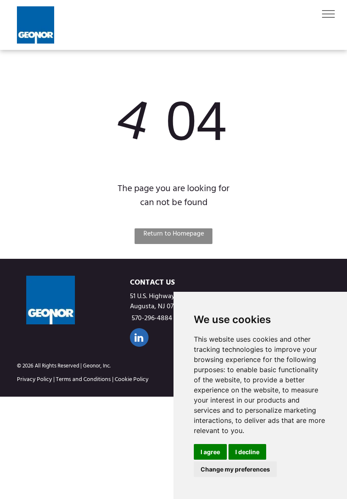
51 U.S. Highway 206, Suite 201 (173, 296)
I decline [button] (247, 451)
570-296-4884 (152, 318)
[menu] (328, 14)
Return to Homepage (173, 233)
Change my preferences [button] (235, 469)
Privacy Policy (34, 379)
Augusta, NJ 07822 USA (164, 306)
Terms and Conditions (83, 379)
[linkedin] (139, 338)
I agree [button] (210, 451)
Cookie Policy (132, 379)
